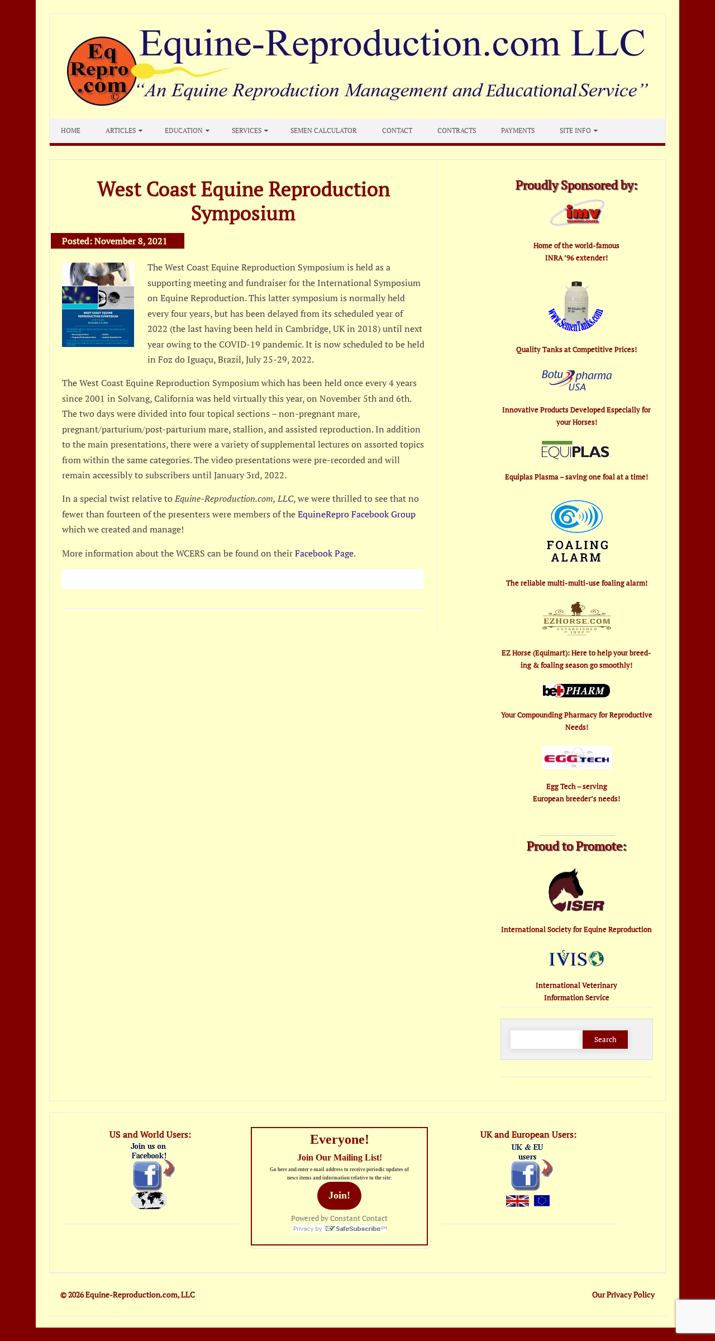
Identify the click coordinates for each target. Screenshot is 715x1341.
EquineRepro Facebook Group (357, 514)
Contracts (456, 130)
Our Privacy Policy (623, 1294)
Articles (121, 130)
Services (246, 130)
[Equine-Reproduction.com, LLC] (357, 115)
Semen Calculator (323, 130)
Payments (518, 130)
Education (184, 130)
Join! (339, 1195)
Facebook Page (324, 553)
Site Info (575, 130)
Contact (397, 130)
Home (70, 130)
